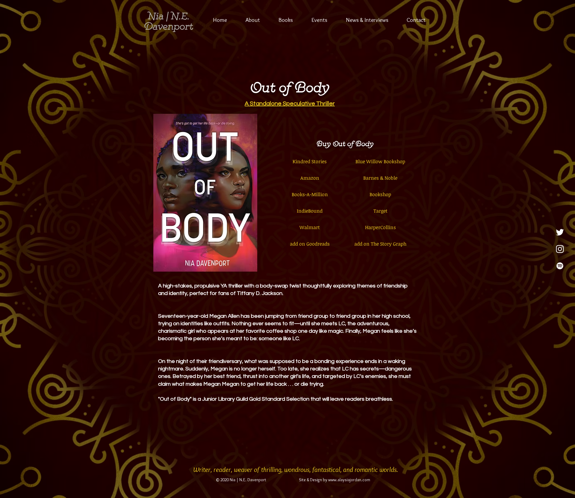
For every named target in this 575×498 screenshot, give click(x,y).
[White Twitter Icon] (560, 232)
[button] (285, 20)
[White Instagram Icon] (560, 249)
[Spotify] (560, 266)
